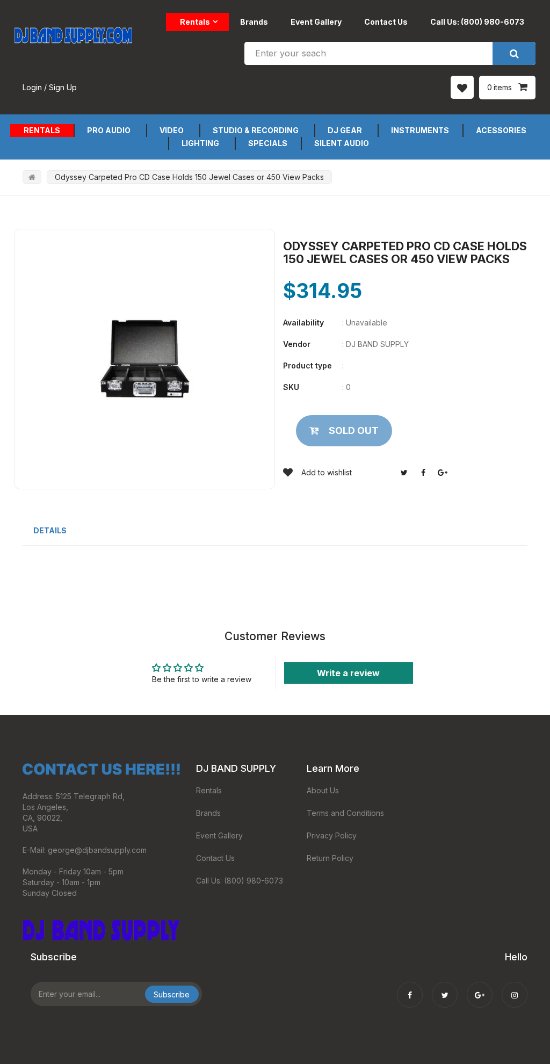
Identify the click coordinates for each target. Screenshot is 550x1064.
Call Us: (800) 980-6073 (477, 21)
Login (32, 87)
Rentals (195, 21)
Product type (307, 365)
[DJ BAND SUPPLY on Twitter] (444, 987)
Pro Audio (109, 130)
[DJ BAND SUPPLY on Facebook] (409, 987)
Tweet (403, 472)
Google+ (442, 472)
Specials (267, 143)
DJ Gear (345, 130)
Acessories (501, 130)
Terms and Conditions (345, 812)
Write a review (348, 673)
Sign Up (63, 87)
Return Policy (330, 858)
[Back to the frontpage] (31, 177)
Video (172, 130)
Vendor (296, 344)
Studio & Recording (256, 130)
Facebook (423, 472)
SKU (291, 387)
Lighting (200, 143)
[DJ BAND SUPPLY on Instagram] (514, 987)
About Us (323, 790)
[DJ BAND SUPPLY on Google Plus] (479, 987)
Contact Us (386, 21)
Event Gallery (316, 21)
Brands (254, 21)
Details (50, 530)
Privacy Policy (332, 835)
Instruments (420, 130)
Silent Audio (341, 143)
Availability (303, 322)
